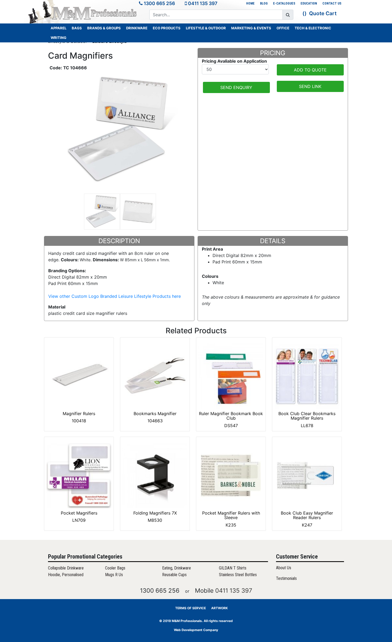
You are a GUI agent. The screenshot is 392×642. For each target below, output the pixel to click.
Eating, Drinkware (176, 568)
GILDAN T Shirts (232, 568)
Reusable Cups (174, 574)
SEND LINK (310, 86)
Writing (58, 37)
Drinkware (136, 28)
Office (283, 28)
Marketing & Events (251, 28)
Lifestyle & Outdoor (206, 28)
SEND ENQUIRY (236, 87)
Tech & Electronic (313, 28)
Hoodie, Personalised (65, 574)
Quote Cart (323, 13)
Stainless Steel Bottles (238, 574)
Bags (77, 28)
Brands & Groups (104, 28)
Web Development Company (196, 630)
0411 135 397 (202, 3)
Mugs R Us (114, 574)
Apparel (58, 28)
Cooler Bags (115, 568)
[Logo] (94, 13)
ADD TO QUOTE (310, 70)
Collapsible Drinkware (66, 568)
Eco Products (167, 28)
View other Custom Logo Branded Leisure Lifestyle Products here (114, 296)
